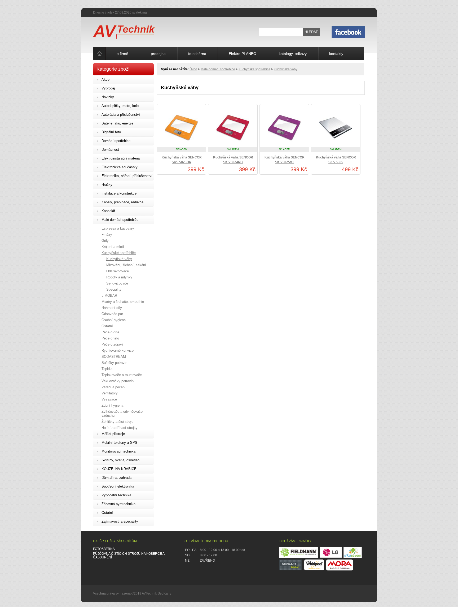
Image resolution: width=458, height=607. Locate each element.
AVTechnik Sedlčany (156, 593)
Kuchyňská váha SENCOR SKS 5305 (336, 160)
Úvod (193, 69)
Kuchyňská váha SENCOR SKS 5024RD (233, 160)
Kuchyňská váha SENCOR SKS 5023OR (182, 160)
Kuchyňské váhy (285, 69)
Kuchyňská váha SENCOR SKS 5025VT (285, 160)
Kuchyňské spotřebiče (254, 69)
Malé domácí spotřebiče (218, 69)
